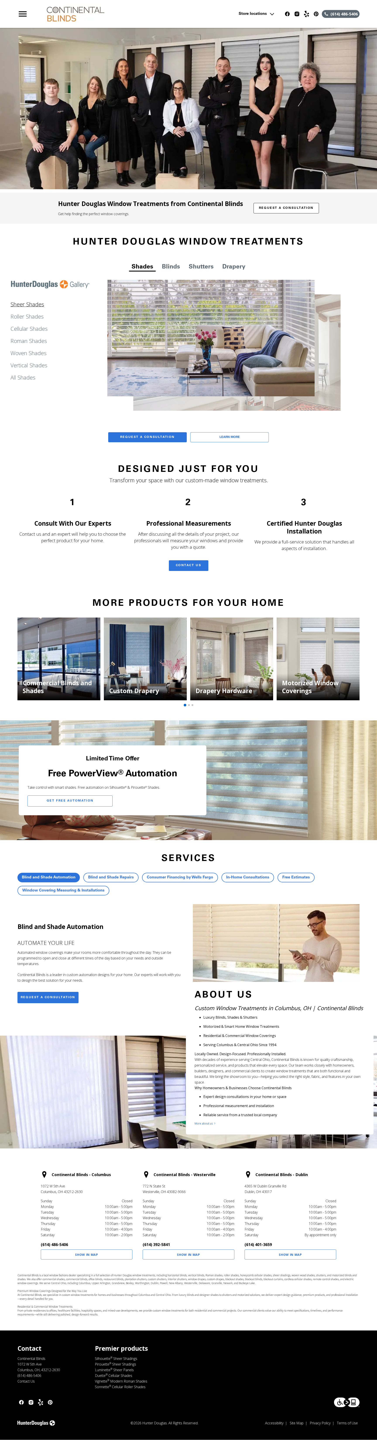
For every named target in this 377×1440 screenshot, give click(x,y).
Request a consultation (48, 997)
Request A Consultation (147, 437)
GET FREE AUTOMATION (70, 800)
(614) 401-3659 (258, 1244)
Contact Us (188, 565)
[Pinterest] (316, 14)
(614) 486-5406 (54, 1244)
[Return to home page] (107, 14)
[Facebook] (287, 14)
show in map (86, 1255)
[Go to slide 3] (192, 705)
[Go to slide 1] (185, 705)
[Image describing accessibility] (347, 1402)
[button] (22, 14)
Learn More (229, 437)
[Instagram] (297, 14)
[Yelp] (306, 14)
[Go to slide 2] (189, 705)
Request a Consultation (286, 208)
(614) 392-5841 (156, 1244)
